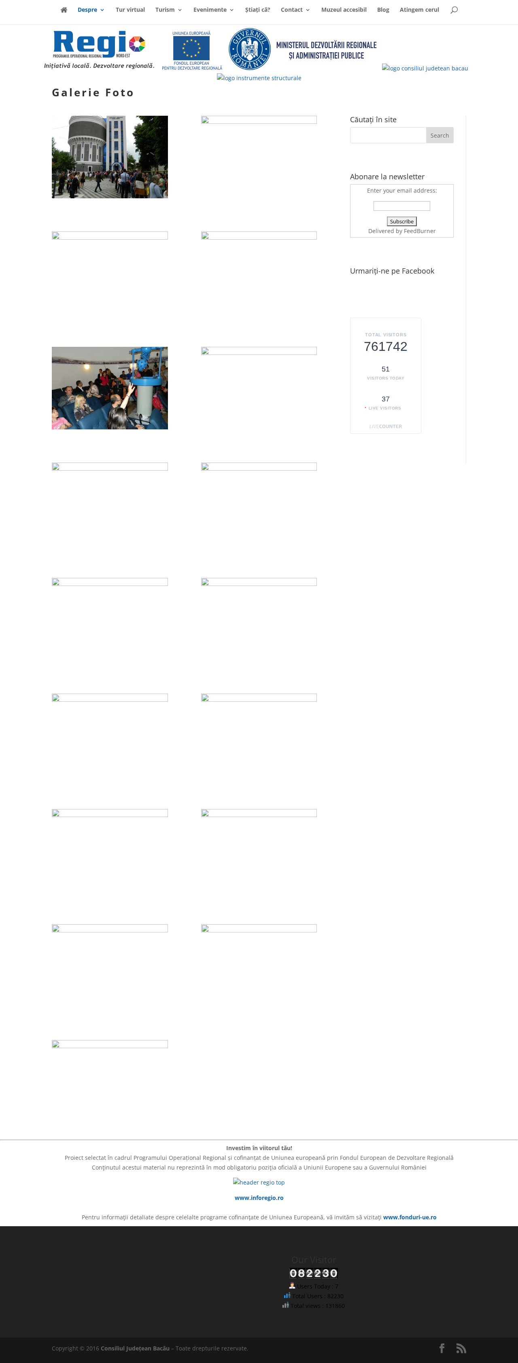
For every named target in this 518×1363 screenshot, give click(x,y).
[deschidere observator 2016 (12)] (259, 699)
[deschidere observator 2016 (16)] (259, 930)
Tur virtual (130, 10)
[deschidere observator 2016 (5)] (110, 427)
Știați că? (257, 10)
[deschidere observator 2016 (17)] (110, 1046)
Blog (383, 10)
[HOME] (63, 15)
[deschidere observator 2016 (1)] (110, 196)
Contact (292, 10)
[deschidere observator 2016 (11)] (110, 699)
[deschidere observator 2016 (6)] (259, 353)
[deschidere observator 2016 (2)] (259, 121)
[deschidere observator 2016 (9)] (110, 584)
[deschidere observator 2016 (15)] (110, 930)
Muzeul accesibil (344, 10)
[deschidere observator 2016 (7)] (110, 468)
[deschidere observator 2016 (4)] (259, 237)
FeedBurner (420, 231)
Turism (165, 10)
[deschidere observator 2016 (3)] (110, 237)
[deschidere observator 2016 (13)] (110, 815)
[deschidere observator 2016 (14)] (259, 815)
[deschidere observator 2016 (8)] (259, 468)
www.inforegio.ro (259, 1198)
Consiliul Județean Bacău (135, 1348)
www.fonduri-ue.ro (410, 1217)
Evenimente (210, 10)
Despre (87, 10)
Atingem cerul (419, 10)
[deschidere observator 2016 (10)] (259, 584)
